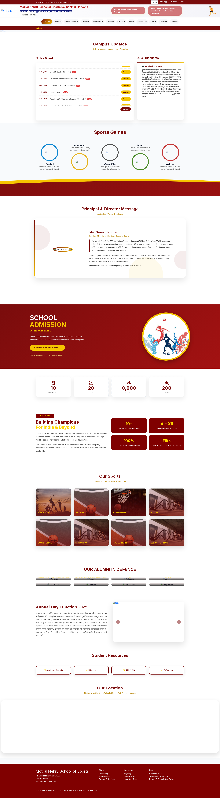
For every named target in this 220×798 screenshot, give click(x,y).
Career (120, 22)
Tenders (110, 22)
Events (181, 2)
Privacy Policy (155, 773)
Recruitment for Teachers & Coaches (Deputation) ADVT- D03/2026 (163, 10)
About (57, 22)
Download (126, 67)
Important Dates (131, 779)
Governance (104, 776)
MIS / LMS (130, 670)
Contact (174, 22)
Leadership (103, 773)
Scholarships (129, 776)
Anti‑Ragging (164, 2)
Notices (92, 670)
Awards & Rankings (107, 779)
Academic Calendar (54, 670)
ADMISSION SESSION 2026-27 (47, 348)
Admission (97, 22)
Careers (174, 2)
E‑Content (168, 670)
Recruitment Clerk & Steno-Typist (126, 11)
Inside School (71, 22)
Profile (85, 22)
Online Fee (142, 22)
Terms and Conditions (158, 776)
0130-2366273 (43, 2)
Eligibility (127, 773)
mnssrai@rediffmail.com (62, 2)
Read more (125, 109)
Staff (152, 22)
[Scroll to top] (214, 792)
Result (131, 22)
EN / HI (154, 2)
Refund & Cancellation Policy (161, 779)
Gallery (163, 22)
